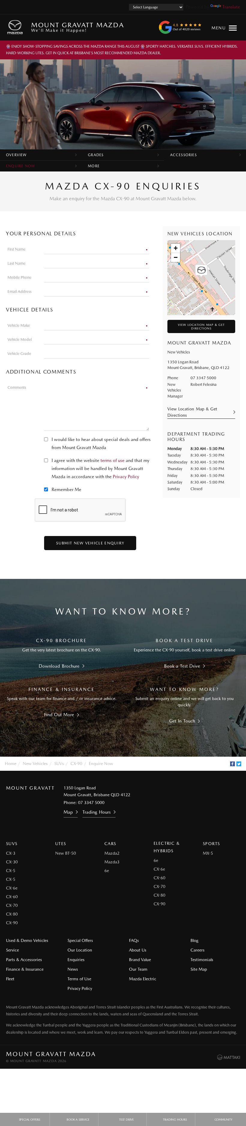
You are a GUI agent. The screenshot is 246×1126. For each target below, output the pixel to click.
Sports (211, 843)
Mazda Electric (142, 978)
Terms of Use (79, 978)
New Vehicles (35, 763)
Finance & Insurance (25, 969)
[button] (201, 271)
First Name (17, 249)
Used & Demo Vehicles (27, 940)
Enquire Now (20, 166)
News (73, 969)
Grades (96, 155)
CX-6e (11, 888)
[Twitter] (238, 763)
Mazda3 (111, 861)
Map (68, 812)
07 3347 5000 (203, 378)
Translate (231, 7)
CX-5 (10, 870)
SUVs (59, 763)
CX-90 (76, 763)
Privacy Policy (126, 476)
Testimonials (201, 959)
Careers (197, 950)
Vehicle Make (19, 325)
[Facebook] (232, 763)
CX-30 (12, 861)
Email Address (20, 291)
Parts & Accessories (24, 959)
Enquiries (76, 959)
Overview (16, 155)
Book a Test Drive (182, 666)
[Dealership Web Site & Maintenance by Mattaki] (228, 1057)
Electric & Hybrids (167, 847)
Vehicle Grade (19, 353)
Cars (110, 843)
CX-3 (10, 853)
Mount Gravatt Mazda (77, 27)
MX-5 (208, 853)
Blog (194, 940)
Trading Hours (96, 812)
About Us (137, 950)
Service (12, 950)
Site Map (198, 969)
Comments (17, 387)
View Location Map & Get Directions (201, 326)
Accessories (183, 155)
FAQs (134, 940)
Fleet (10, 978)
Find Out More (59, 714)
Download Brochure (59, 666)
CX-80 (12, 914)
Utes (60, 843)
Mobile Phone (20, 277)
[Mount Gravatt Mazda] (16, 27)
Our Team (138, 969)
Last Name (17, 263)
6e (106, 870)
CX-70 (12, 905)
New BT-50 (65, 853)
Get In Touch (182, 721)
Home (10, 763)
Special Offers (80, 940)
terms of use (112, 460)
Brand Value (140, 959)
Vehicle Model (20, 339)
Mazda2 (111, 853)
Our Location (80, 950)
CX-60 (12, 896)
